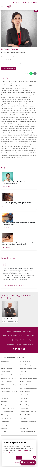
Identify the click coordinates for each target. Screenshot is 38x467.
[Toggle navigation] (2, 7)
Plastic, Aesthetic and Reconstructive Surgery (28, 421)
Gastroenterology (6, 388)
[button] (18, 2)
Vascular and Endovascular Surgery (28, 431)
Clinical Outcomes (28, 344)
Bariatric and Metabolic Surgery (28, 368)
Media (27, 335)
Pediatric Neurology (25, 364)
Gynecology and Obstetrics (9, 391)
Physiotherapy (5, 421)
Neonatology (5, 398)
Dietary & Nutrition (6, 381)
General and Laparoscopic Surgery (28, 388)
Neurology (4, 401)
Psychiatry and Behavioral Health (9, 425)
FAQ (33, 335)
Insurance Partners (18, 335)
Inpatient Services (6, 395)
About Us (8, 331)
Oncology (4, 405)
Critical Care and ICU (7, 375)
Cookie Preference (19, 462)
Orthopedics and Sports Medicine (9, 408)
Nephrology (23, 398)
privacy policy (23, 450)
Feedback (17, 340)
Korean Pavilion (5, 364)
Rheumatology (24, 428)
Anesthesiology (5, 361)
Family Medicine (24, 385)
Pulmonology (24, 425)
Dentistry (22, 375)
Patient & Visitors (9, 344)
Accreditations (27, 331)
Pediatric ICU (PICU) (25, 415)
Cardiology (23, 371)
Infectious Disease (25, 361)
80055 (27, 2)
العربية (35, 2)
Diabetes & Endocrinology (8, 378)
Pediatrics (23, 418)
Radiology (4, 428)
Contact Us (8, 339)
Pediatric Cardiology (7, 411)
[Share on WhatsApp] (31, 73)
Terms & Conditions (10, 453)
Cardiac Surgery (5, 371)
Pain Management (6, 415)
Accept (19, 458)
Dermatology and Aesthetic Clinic (28, 378)
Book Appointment (9, 68)
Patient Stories (17, 331)
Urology (3, 431)
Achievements (6, 335)
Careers (19, 344)
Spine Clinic (23, 401)
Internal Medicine (25, 391)
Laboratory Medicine (26, 395)
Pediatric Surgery (6, 418)
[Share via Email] (34, 73)
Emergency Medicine (26, 381)
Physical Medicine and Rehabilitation (28, 411)
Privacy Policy (27, 339)
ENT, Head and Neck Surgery (9, 385)
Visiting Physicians (6, 368)
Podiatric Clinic (24, 408)
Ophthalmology (24, 405)
